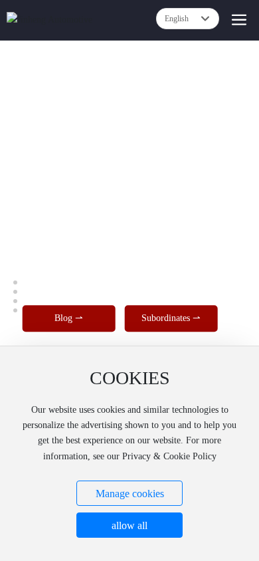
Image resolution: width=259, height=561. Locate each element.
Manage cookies (130, 493)
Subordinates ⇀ (171, 318)
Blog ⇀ (68, 318)
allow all (129, 525)
